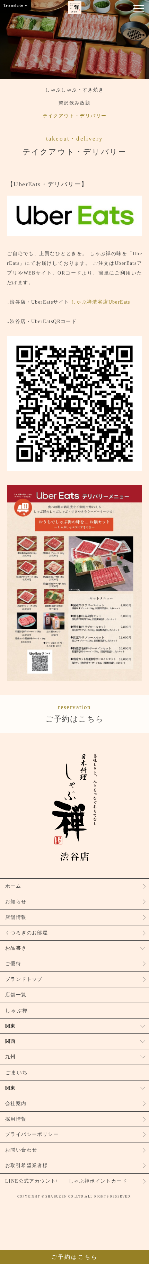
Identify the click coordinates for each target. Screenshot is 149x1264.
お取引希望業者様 (26, 1165)
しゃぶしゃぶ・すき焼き (74, 89)
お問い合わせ (21, 1150)
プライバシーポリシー (32, 1134)
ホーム (13, 886)
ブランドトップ (24, 979)
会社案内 (16, 1103)
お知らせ (16, 901)
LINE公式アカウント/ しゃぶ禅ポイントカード (66, 1181)
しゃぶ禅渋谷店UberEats (100, 302)
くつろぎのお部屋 (26, 932)
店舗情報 (16, 917)
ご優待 (13, 963)
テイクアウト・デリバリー (75, 115)
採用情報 (16, 1119)
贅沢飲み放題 (74, 103)
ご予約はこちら (74, 713)
